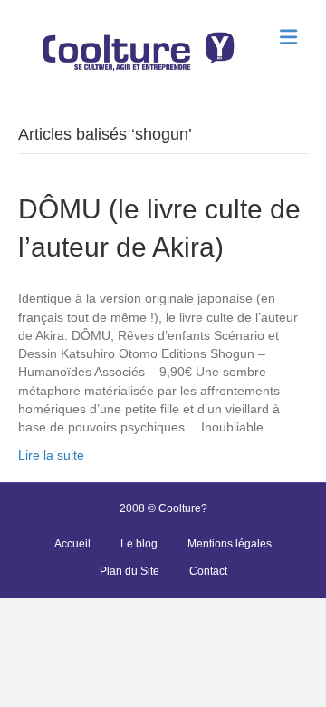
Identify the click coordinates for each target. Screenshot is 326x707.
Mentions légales (229, 544)
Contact (208, 571)
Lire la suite (51, 455)
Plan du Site (129, 571)
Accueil (72, 544)
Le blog (139, 544)
